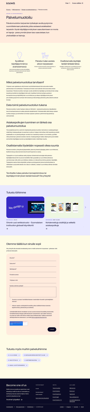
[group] (68, 3)
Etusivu (8, 9)
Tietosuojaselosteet (20, 406)
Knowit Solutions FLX (57, 400)
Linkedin (62, 406)
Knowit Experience (57, 394)
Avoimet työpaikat (13, 400)
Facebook (76, 406)
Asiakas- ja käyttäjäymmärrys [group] (17, 365)
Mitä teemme (16, 9)
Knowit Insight (56, 397)
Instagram (68, 406)
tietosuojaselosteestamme (39, 317)
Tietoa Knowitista (56, 388)
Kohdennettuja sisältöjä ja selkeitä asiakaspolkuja (60, 223)
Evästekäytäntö (9, 406)
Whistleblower (30, 406)
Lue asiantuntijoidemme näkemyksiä (75, 400)
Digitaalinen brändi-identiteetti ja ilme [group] (35, 355)
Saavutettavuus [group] (13, 360)
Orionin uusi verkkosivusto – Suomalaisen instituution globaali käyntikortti (24, 223)
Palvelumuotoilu (43, 9)
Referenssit (72, 391)
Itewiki (82, 406)
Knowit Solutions (56, 391)
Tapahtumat (72, 394)
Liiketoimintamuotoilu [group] (31, 360)
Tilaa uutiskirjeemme (74, 397)
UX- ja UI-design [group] (13, 355)
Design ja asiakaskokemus (29, 9)
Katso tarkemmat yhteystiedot (42, 398)
